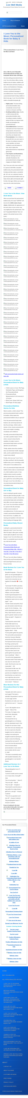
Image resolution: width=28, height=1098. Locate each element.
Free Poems (7, 1078)
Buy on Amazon (15, 20)
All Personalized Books (9, 26)
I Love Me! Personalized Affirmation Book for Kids (12, 1049)
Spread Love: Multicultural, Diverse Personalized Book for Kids (13, 1055)
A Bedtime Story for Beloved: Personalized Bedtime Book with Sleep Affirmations (12, 1000)
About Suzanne (9, 1070)
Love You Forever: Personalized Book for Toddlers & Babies (12, 1029)
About (23, 26)
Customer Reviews (10, 1074)
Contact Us (7, 1066)
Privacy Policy (9, 1082)
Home (4, 20)
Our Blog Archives (10, 1086)
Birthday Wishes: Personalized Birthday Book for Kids (13, 992)
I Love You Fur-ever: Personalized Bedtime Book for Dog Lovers (13, 1015)
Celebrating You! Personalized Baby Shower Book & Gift (13, 1022)
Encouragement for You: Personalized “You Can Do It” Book (13, 1043)
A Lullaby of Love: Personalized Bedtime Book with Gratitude (13, 1008)
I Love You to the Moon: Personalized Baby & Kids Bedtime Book (12, 985)
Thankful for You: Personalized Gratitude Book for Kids (12, 1036)
